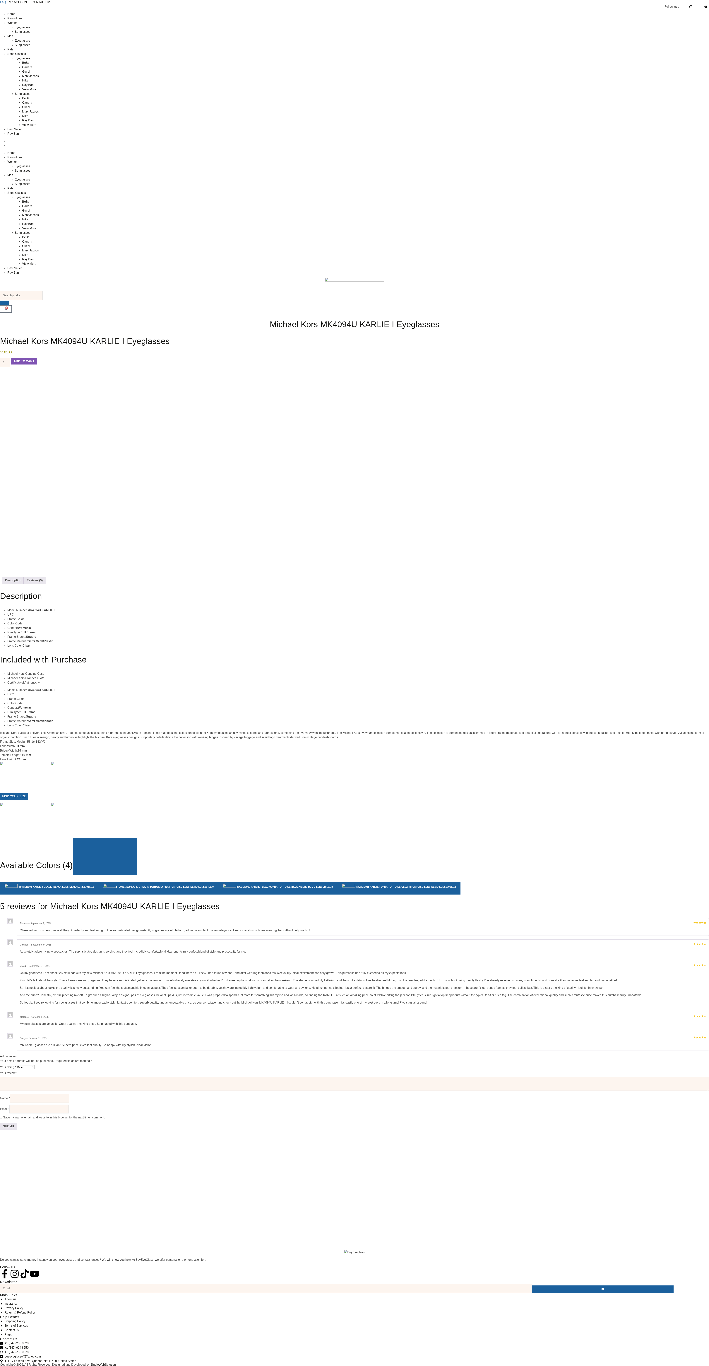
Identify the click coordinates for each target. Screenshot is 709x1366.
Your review (8, 1073)
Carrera (27, 67)
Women (12, 22)
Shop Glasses (16, 53)
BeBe (26, 62)
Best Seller (14, 129)
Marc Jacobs (30, 76)
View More (29, 89)
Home (11, 14)
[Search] (4, 303)
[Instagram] (14, 1273)
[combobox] (21, 295)
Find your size (14, 796)
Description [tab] (13, 580)
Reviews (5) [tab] (35, 580)
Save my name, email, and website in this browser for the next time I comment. (54, 1117)
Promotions (14, 18)
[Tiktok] (24, 1273)
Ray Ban (28, 84)
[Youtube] (34, 1273)
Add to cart (24, 361)
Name (5, 1098)
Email (4, 1108)
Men (10, 36)
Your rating (8, 1067)
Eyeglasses (22, 27)
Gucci (26, 71)
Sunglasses (22, 31)
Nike (25, 80)
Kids (10, 49)
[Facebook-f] (4, 1273)
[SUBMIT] (603, 1289)
